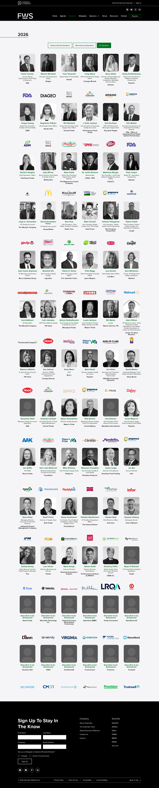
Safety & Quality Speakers (60, 45)
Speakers (72, 16)
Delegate (24, 756)
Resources (114, 16)
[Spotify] (127, 9)
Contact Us (84, 734)
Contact (124, 16)
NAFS (114, 730)
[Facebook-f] (135, 9)
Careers (83, 738)
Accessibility (87, 780)
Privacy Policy (58, 780)
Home (55, 16)
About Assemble (86, 723)
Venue (104, 16)
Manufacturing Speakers (84, 45)
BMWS (114, 738)
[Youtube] (131, 9)
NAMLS (114, 727)
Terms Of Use (73, 780)
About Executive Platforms (90, 730)
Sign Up (25, 761)
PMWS (114, 742)
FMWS (114, 734)
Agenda (63, 16)
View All (115, 746)
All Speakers (104, 45)
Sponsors (93, 16)
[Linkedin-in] (139, 9)
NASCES (115, 723)
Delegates (83, 16)
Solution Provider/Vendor (41, 756)
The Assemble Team (87, 727)
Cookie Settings (102, 780)
